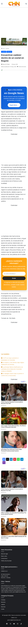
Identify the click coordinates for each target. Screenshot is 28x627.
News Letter (4, 556)
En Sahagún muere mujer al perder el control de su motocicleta (12, 374)
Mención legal (4, 553)
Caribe (2, 609)
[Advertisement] (14, 22)
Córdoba (3, 599)
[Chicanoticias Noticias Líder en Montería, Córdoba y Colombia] (14, 3)
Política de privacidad (6, 560)
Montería (3, 602)
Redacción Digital (6, 64)
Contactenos (4, 558)
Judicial (7, 48)
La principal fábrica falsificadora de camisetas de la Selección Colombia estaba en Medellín (12, 369)
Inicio (3, 48)
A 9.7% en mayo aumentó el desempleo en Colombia (9, 359)
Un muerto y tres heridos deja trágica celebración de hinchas (12, 363)
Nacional (9, 51)
